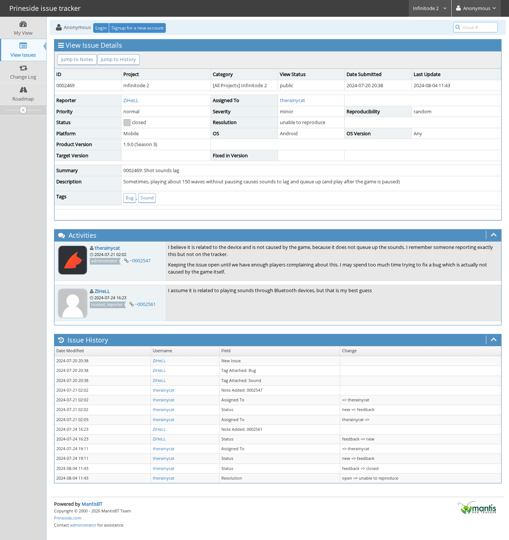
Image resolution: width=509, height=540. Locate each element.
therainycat (292, 100)
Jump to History (118, 59)
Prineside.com (67, 518)
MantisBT (92, 503)
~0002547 (140, 260)
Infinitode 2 (426, 8)
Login (101, 28)
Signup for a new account (137, 28)
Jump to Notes (77, 59)
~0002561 (145, 304)
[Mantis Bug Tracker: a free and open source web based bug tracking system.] (477, 507)
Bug (130, 198)
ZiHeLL (131, 100)
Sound (147, 198)
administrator (83, 525)
